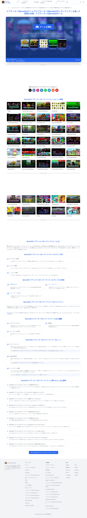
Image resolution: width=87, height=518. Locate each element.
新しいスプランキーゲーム (31, 477)
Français (76, 470)
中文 (76, 465)
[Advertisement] (43, 74)
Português (68, 475)
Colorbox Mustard (50, 475)
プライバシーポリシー (51, 467)
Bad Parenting (28, 500)
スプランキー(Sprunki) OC (52, 497)
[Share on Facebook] (33, 90)
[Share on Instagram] (37, 90)
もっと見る (48, 472)
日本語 (76, 467)
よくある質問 (28, 485)
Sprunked (36, 2)
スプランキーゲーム (60, 2)
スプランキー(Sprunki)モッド (32, 492)
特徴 (26, 480)
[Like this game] (76, 60)
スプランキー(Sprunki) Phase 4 (32, 490)
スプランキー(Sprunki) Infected (46, 2)
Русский (68, 477)
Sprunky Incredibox (29, 505)
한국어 (67, 472)
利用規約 (48, 470)
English (67, 465)
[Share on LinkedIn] (41, 90)
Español (76, 472)
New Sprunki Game (16, 7)
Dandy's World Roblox (51, 499)
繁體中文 (68, 467)
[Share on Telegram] (49, 90)
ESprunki (27, 470)
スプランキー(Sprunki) (25, 2)
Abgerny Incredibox (50, 480)
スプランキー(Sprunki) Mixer (52, 508)
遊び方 (26, 482)
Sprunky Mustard (50, 506)
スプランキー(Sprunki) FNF (52, 491)
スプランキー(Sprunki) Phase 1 (52, 494)
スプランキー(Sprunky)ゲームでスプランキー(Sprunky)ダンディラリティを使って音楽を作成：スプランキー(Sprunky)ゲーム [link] (46, 7)
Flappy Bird (9, 312)
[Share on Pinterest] (56, 90)
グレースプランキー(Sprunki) (52, 477)
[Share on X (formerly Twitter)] (30, 90)
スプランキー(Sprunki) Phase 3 (32, 498)
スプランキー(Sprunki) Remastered (54, 482)
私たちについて (28, 487)
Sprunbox (27, 503)
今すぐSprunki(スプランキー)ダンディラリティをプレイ (43, 452)
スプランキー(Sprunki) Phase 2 (32, 495)
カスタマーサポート (50, 465)
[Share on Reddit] (53, 90)
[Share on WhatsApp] (45, 90)
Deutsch (68, 470)
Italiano (76, 475)
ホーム (18, 2)
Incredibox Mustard (50, 489)
